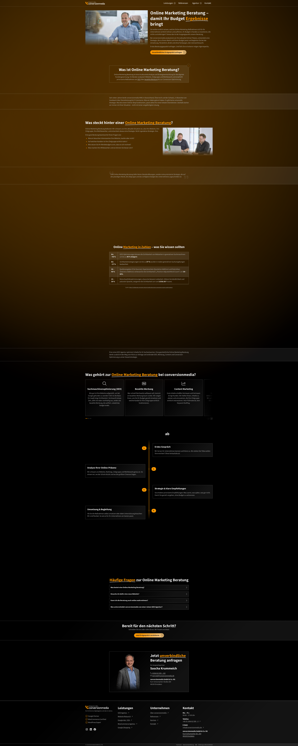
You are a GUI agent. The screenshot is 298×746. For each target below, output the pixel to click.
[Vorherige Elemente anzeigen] (208, 418)
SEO (139, 79)
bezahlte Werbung (151, 79)
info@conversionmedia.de (192, 727)
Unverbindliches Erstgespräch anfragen (167, 52)
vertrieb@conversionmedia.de (163, 676)
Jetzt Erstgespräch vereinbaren (147, 635)
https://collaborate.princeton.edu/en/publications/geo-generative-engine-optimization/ (151, 287)
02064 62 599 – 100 (158, 673)
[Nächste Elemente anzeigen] (211, 418)
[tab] (86, 418)
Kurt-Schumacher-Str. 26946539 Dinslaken (192, 734)
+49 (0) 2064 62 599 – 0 (190, 721)
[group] (149, 398)
